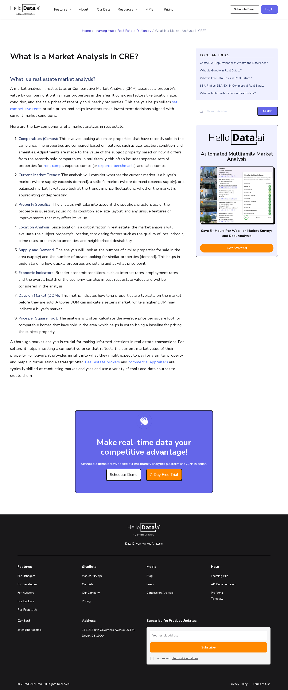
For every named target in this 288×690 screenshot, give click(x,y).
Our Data (103, 9)
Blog (150, 576)
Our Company (91, 593)
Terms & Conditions (185, 658)
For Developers (27, 584)
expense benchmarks (116, 165)
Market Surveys (92, 576)
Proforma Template (217, 596)
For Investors (25, 593)
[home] (25, 9)
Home (86, 30)
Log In (269, 9)
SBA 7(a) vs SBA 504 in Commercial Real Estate (232, 86)
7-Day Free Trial (164, 474)
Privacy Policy (239, 684)
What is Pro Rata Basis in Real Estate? (226, 78)
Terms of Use (262, 684)
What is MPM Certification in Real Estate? (228, 93)
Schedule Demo (244, 9)
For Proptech (27, 609)
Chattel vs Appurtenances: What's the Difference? (234, 63)
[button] (62, 9)
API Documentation (223, 584)
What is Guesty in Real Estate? (221, 70)
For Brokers (26, 601)
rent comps (53, 165)
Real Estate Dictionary (134, 30)
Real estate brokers (102, 362)
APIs (149, 9)
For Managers (26, 576)
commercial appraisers (148, 362)
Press (150, 584)
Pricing (169, 9)
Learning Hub (104, 30)
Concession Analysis (160, 593)
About (83, 9)
